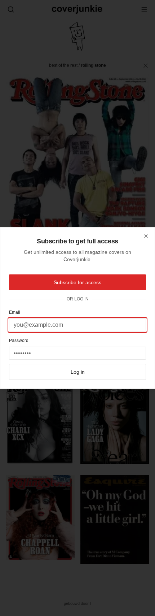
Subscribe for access (77, 282)
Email (14, 312)
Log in (78, 372)
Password (18, 340)
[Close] (146, 236)
